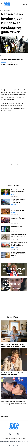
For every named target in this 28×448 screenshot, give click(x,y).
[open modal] (26, 4)
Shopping (13, 204)
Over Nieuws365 (6, 438)
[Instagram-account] (18, 434)
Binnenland (14, 238)
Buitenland (14, 222)
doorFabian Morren (15, 206)
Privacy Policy (22, 438)
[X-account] (10, 434)
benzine (3, 62)
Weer (12, 194)
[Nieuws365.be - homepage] (7, 3)
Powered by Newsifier (14, 445)
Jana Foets (6, 56)
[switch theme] (24, 4)
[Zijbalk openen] (1, 4)
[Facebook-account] (14, 434)
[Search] (21, 4)
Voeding (13, 212)
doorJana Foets (15, 196)
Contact (14, 438)
